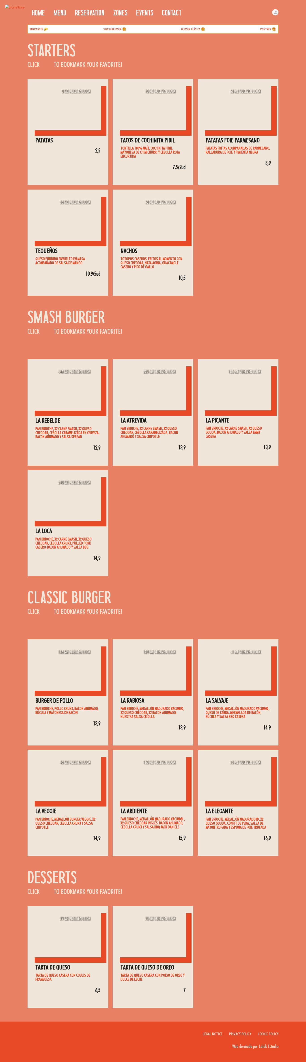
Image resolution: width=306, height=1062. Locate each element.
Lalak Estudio (268, 1046)
